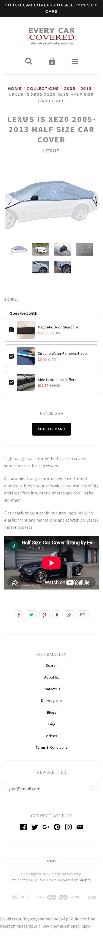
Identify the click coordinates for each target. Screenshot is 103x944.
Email (82, 614)
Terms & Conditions (52, 747)
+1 (69, 614)
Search (51, 665)
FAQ (51, 724)
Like (19, 614)
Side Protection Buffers (57, 379)
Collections (43, 88)
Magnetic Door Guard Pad (58, 327)
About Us (51, 677)
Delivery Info (51, 700)
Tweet (31, 614)
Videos (51, 735)
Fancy (56, 614)
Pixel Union (47, 879)
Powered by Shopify (74, 879)
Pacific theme (22, 879)
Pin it (44, 614)
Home (15, 88)
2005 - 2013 (78, 88)
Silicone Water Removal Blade (62, 353)
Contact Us (51, 688)
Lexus (51, 151)
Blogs (51, 712)
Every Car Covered (66, 873)
